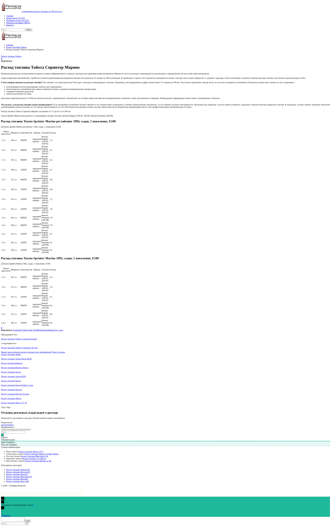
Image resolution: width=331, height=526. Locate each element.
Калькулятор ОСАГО (15, 18)
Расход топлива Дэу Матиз (34, 458)
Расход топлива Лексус (11, 398)
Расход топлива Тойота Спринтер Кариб (19, 339)
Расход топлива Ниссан (11, 390)
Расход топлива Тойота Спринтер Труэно (19, 348)
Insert (28, 521)
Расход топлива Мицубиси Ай (34, 456)
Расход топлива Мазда (17, 479)
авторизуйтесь (7, 425)
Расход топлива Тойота (11, 56)
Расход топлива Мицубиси (19, 477)
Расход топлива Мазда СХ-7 (31, 451)
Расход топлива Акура (11, 372)
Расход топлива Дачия (11, 354)
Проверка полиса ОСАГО (17, 20)
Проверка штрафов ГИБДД (18, 23)
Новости (10, 25)
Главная (9, 16)
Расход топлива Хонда (11, 381)
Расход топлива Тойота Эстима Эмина (41, 454)
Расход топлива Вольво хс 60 (38, 461)
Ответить (6, 515)
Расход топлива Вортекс (11, 363)
